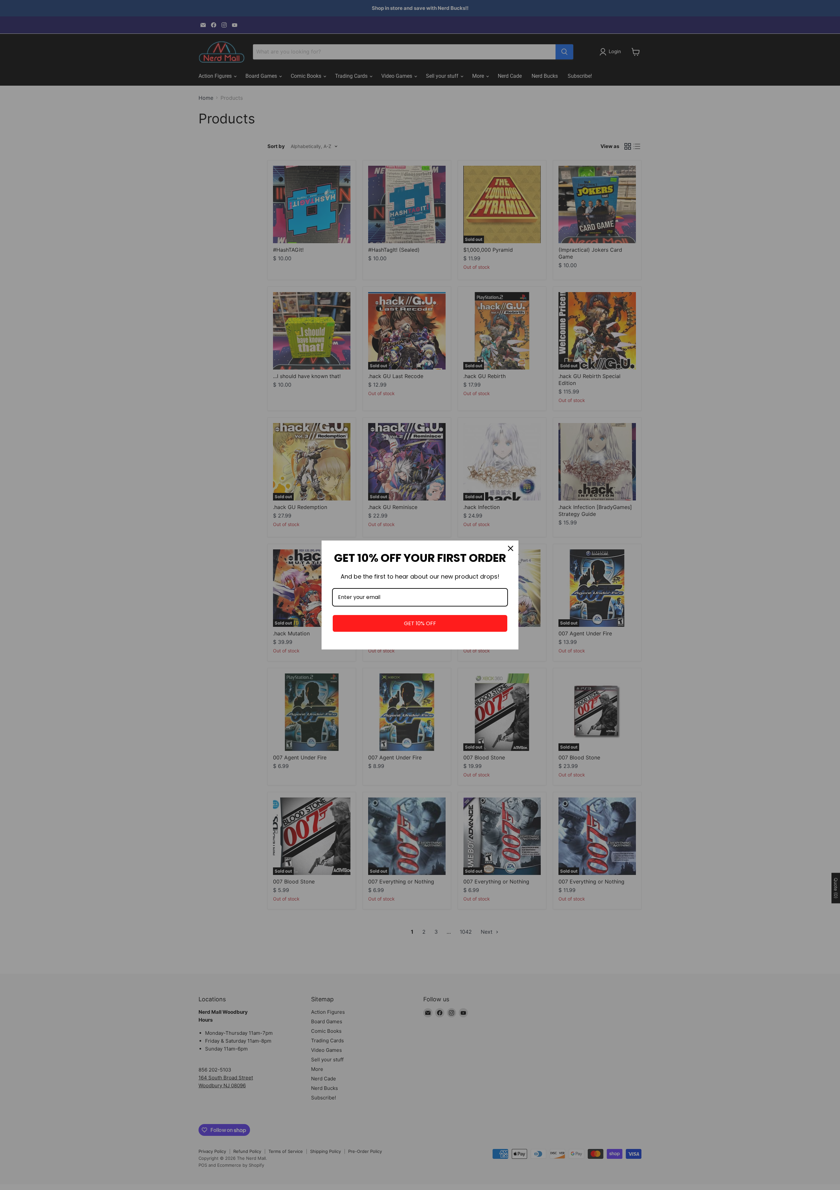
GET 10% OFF (420, 623)
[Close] (510, 548)
